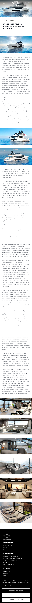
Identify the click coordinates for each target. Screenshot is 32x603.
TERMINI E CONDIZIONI (10, 560)
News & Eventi (9, 20)
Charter (5, 573)
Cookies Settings (16, 590)
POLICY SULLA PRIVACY (10, 556)
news (5, 575)
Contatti (5, 547)
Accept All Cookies (16, 599)
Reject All (16, 595)
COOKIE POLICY (8, 562)
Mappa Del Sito (8, 545)
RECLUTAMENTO (8, 564)
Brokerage (6, 571)
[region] (16, 589)
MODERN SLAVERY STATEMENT (13, 558)
